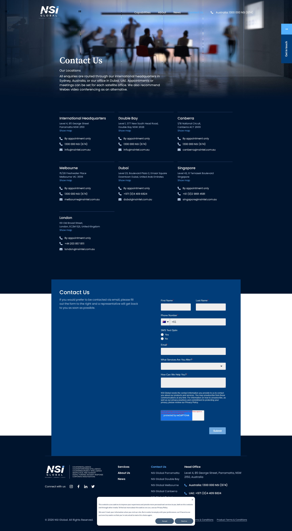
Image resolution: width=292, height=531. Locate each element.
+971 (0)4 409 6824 (135, 194)
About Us (124, 473)
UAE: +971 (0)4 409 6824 (205, 493)
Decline (184, 521)
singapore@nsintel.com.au (200, 199)
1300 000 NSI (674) (76, 144)
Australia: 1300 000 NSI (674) (234, 12)
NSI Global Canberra (164, 491)
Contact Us (195, 12)
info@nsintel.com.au (78, 149)
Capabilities (142, 12)
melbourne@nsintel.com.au (82, 199)
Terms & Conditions (202, 519)
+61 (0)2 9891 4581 (194, 194)
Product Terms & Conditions (232, 519)
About (162, 12)
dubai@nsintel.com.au (138, 199)
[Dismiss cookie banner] (192, 500)
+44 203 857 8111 (74, 243)
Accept (164, 521)
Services (123, 467)
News (177, 12)
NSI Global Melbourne (165, 485)
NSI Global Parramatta (165, 473)
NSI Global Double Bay (165, 479)
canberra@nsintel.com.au (199, 149)
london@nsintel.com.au (80, 249)
